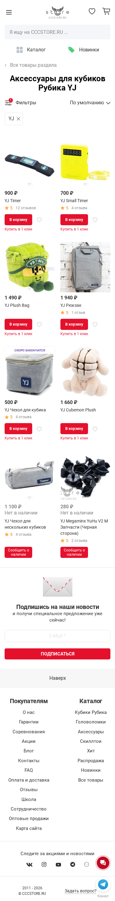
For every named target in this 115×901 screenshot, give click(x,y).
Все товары (90, 780)
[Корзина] (106, 11)
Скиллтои (91, 741)
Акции (29, 741)
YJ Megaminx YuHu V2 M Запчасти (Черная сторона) (84, 527)
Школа (28, 799)
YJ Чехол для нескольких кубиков (25, 524)
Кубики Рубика (91, 712)
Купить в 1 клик (18, 229)
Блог (29, 751)
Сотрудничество (29, 809)
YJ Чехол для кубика (25, 409)
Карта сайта (29, 828)
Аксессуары (91, 732)
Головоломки (91, 722)
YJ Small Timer (74, 200)
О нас (29, 712)
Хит (91, 751)
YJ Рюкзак (71, 305)
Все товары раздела (33, 65)
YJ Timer (13, 200)
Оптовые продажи (29, 818)
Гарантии (29, 722)
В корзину (18, 220)
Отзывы (29, 789)
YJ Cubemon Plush (78, 409)
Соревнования (29, 732)
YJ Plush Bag (17, 305)
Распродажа (91, 760)
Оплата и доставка (28, 780)
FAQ (29, 770)
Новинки (89, 50)
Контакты (29, 760)
